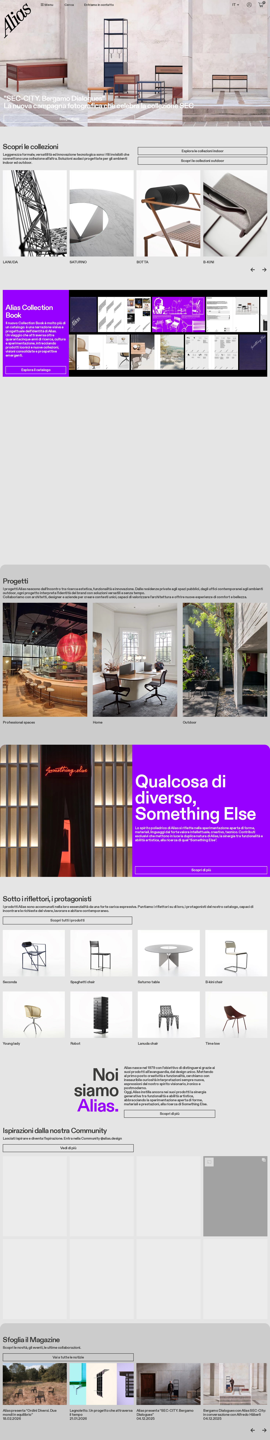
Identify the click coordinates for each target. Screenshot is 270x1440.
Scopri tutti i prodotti (67, 920)
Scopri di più (69, 119)
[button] (34, 1196)
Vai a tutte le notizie (68, 1357)
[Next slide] (263, 269)
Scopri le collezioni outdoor (202, 160)
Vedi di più (68, 1148)
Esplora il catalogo (36, 370)
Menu (48, 5)
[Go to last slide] (253, 269)
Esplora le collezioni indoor (202, 151)
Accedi (249, 4)
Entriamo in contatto (99, 5)
